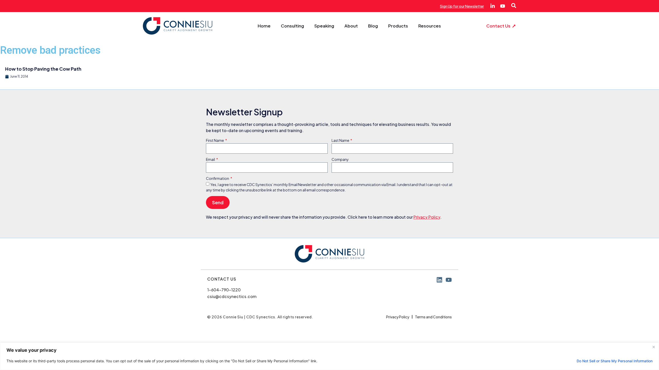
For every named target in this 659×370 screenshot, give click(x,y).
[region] (329, 356)
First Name (215, 140)
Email (210, 160)
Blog (373, 26)
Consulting (292, 26)
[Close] (654, 347)
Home (264, 26)
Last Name (341, 140)
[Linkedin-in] (492, 6)
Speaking (324, 26)
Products (398, 26)
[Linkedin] (439, 280)
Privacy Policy (426, 217)
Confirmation (218, 179)
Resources (429, 26)
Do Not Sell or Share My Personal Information (615, 361)
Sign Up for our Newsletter (462, 6)
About (351, 26)
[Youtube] (502, 6)
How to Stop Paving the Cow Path (43, 69)
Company (340, 160)
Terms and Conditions (433, 316)
